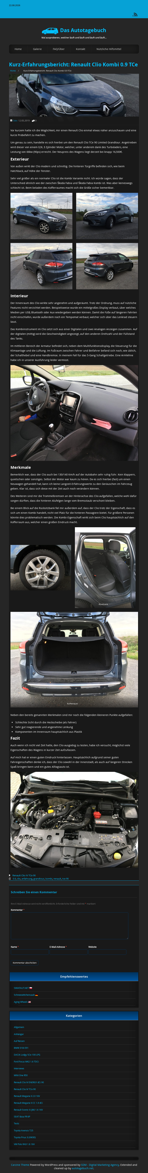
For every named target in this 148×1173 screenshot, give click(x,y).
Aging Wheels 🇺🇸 (24, 1001)
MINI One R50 (23, 1075)
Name (15, 946)
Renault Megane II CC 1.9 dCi (30, 1102)
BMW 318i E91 (23, 1047)
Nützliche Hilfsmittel (109, 49)
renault (57, 878)
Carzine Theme (20, 1165)
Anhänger (21, 1034)
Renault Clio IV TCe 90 (24, 875)
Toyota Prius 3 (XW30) (27, 1137)
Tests (18, 1123)
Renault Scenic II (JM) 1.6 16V (30, 1109)
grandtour (38, 878)
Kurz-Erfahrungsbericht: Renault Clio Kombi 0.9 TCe (73, 64)
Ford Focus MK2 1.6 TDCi (28, 1061)
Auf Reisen (21, 1041)
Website (92, 946)
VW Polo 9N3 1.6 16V (26, 1144)
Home (18, 49)
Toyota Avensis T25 (25, 1130)
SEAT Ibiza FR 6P (24, 1116)
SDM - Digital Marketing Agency (100, 1165)
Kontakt (80, 49)
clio (19, 878)
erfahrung (27, 878)
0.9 (14, 878)
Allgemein (21, 1027)
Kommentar (18, 909)
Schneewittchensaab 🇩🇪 (28, 994)
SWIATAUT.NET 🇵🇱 (25, 987)
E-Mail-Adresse (58, 946)
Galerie (37, 49)
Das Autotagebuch (83, 30)
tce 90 (65, 878)
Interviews (21, 1068)
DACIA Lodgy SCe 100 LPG (29, 1054)
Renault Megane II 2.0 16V (29, 1096)
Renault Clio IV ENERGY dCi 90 (31, 1082)
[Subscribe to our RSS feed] (137, 15)
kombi (48, 878)
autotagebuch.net (82, 1168)
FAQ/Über (59, 49)
